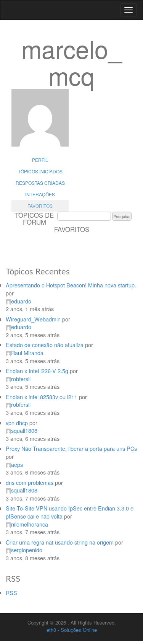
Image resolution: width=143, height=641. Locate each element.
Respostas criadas (40, 182)
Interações (40, 194)
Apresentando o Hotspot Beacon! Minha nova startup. (71, 285)
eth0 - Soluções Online (72, 629)
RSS (11, 593)
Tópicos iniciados (40, 171)
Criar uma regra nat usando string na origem (60, 542)
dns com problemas (29, 482)
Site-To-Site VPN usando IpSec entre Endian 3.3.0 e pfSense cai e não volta (69, 512)
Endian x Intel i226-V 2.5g (37, 371)
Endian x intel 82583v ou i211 (41, 397)
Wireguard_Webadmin (33, 319)
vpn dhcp (17, 423)
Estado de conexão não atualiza (45, 345)
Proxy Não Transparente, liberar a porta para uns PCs (71, 448)
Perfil (40, 160)
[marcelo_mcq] (40, 121)
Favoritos (40, 205)
